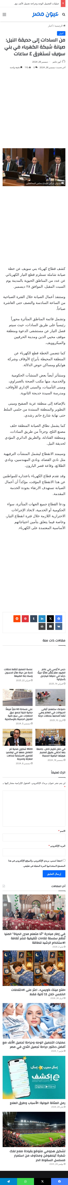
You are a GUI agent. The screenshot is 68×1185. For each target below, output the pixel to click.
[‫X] (50, 618)
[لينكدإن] (42, 618)
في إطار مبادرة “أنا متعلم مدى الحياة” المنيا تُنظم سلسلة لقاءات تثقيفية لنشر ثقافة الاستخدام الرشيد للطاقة (34, 938)
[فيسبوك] (58, 618)
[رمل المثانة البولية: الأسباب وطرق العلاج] (34, 1077)
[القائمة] (4, 16)
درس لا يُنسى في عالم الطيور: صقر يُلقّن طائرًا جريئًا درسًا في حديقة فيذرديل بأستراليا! (51, 674)
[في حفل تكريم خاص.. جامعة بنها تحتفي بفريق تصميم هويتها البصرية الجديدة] (50, 737)
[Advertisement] (34, 109)
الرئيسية (59, 25)
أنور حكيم (57, 61)
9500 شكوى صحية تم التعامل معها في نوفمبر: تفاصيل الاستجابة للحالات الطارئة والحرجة (19, 754)
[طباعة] (42, 626)
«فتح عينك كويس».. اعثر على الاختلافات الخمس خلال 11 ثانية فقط (38, 992)
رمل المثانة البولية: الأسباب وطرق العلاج (37, 1103)
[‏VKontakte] (58, 626)
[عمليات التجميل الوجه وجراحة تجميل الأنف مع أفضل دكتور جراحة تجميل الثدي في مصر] (34, 1021)
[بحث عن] (63, 16)
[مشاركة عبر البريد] (50, 626)
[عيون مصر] (45, 14)
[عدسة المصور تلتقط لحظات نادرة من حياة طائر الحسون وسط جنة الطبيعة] (18, 657)
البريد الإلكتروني (56, 845)
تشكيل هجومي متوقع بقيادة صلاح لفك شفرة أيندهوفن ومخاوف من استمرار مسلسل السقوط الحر (37, 1155)
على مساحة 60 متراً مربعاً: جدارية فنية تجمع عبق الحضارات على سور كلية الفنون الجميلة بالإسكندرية (19, 714)
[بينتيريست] (25, 618)
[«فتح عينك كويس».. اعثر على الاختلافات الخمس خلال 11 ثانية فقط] (34, 968)
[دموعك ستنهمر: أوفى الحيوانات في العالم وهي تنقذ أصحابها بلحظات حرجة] (50, 697)
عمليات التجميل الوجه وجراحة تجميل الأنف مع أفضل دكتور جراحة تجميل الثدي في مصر (34, 1045)
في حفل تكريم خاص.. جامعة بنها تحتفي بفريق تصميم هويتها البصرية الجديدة (50, 752)
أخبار (50, 25)
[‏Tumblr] (33, 618)
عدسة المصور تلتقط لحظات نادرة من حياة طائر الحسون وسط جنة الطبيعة (18, 672)
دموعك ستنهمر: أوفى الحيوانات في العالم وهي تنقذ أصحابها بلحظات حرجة (51, 712)
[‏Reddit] (16, 618)
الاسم (61, 831)
